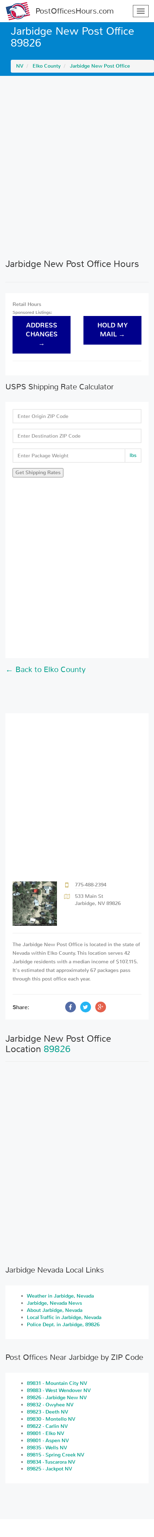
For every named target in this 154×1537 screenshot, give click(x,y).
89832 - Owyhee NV (50, 1404)
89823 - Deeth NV (47, 1412)
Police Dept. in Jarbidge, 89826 (63, 1324)
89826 (57, 1049)
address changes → (42, 334)
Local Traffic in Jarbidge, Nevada (64, 1317)
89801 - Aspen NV (48, 1440)
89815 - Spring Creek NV (55, 1454)
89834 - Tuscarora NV (51, 1462)
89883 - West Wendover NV (59, 1390)
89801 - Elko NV (45, 1433)
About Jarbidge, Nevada (54, 1310)
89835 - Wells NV (47, 1447)
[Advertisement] (77, 167)
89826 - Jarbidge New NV (57, 1397)
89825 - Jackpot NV (49, 1468)
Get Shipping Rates (38, 472)
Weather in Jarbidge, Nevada (60, 1296)
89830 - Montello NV (51, 1419)
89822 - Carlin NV (47, 1426)
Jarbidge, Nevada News (54, 1303)
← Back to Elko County (45, 670)
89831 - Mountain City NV (57, 1383)
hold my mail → (112, 330)
